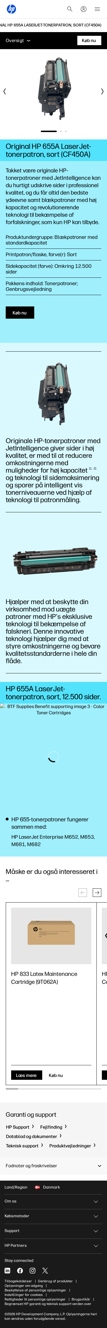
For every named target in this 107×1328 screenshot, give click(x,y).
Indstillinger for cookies (24, 1295)
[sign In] (83, 9)
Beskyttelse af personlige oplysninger (35, 1290)
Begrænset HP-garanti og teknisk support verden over (48, 1304)
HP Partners (16, 1245)
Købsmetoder (17, 1216)
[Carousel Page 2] (61, 131)
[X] (45, 1270)
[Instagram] (32, 1270)
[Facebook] (20, 1270)
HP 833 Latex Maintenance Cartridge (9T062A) (44, 977)
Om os (11, 1201)
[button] (97, 892)
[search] (70, 9)
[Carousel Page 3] (65, 131)
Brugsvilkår (81, 1299)
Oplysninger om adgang (24, 1286)
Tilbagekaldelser (18, 1281)
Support (12, 1230)
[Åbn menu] (97, 9)
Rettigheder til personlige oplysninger (35, 1299)
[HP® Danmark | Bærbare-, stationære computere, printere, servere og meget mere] (11, 9)
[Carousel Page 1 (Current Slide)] (48, 131)
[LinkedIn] (7, 1270)
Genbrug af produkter (55, 1281)
